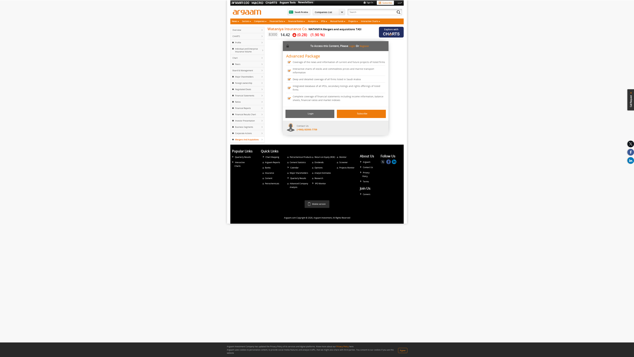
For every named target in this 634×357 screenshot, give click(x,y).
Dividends (319, 162)
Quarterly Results (243, 157)
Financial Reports (243, 108)
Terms (366, 181)
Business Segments (244, 127)
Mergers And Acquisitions (247, 139)
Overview (236, 30)
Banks (268, 167)
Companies (259, 21)
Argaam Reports (272, 162)
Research (319, 178)
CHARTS (236, 36)
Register (364, 46)
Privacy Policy (366, 174)
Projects (352, 21)
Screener (343, 162)
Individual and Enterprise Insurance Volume (246, 50)
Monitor (343, 157)
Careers (366, 194)
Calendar (294, 167)
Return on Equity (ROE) (325, 157)
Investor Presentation (245, 120)
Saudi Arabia (301, 12)
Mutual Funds (337, 21)
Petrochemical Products (301, 157)
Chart (235, 58)
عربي (400, 2)
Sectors (246, 21)
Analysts (312, 21)
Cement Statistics (298, 162)
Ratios (238, 101)
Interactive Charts (370, 21)
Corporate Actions (243, 133)
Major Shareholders (244, 76)
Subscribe (387, 2)
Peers (237, 64)
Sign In (370, 2)
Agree (402, 350)
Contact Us (368, 167)
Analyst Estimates (323, 173)
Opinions (319, 167)
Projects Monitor (346, 167)
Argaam (366, 162)
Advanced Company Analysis (299, 185)
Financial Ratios (295, 21)
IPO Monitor (320, 183)
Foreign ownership (243, 83)
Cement (268, 178)
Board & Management (242, 70)
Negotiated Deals (243, 89)
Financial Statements (244, 95)
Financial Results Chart (245, 114)
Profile (238, 42)
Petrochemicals (272, 183)
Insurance (269, 173)
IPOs (323, 21)
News (235, 21)
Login (352, 46)
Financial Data (277, 21)
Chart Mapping (272, 157)
